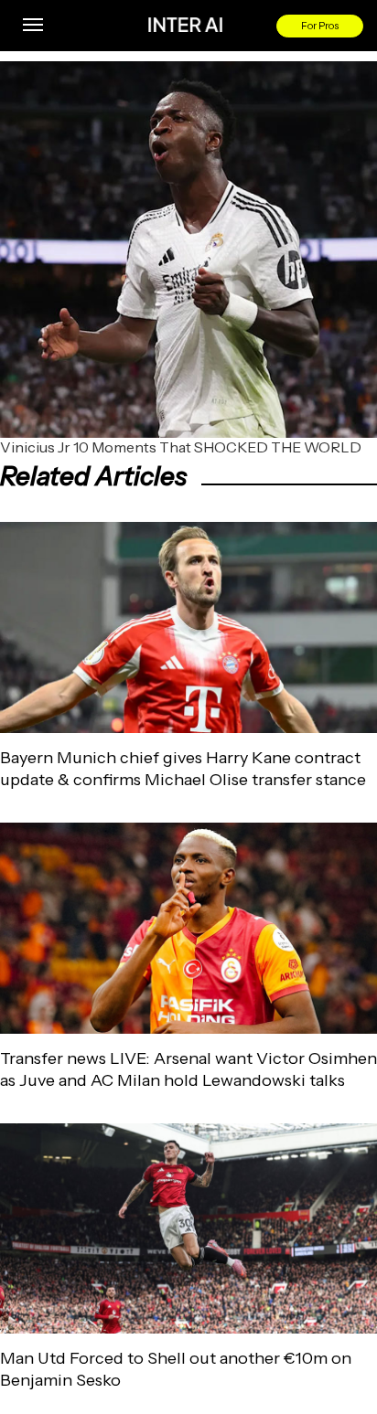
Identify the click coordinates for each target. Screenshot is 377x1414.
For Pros (320, 25)
